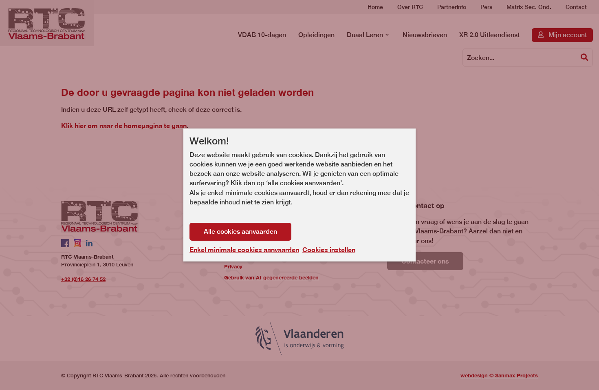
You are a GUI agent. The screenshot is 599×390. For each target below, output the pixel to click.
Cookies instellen (328, 249)
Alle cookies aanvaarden (240, 231)
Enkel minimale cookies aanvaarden (244, 249)
